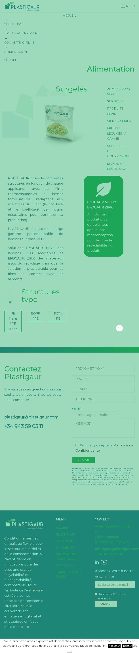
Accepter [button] (114, 645)
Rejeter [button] (127, 645)
